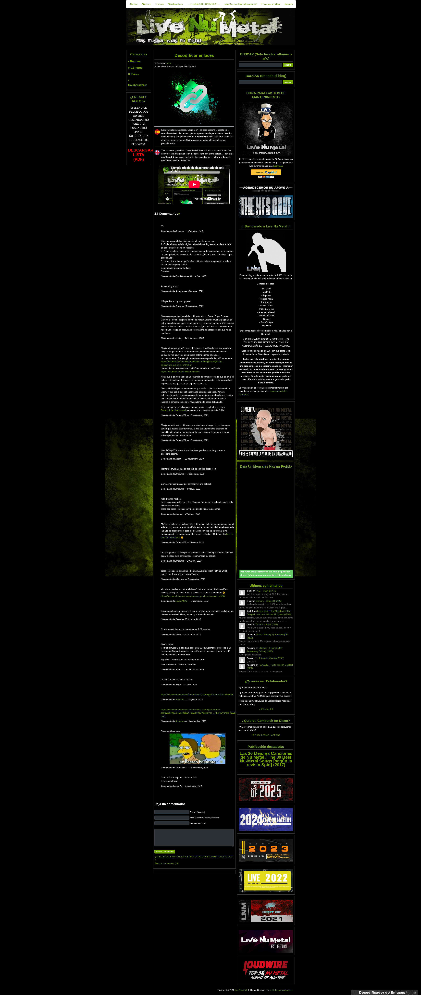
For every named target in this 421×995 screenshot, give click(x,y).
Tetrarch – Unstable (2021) (271, 658)
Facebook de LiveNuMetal (173, 410)
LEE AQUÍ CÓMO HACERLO (266, 735)
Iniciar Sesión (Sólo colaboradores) (240, 4)
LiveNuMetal (181, 601)
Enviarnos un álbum (270, 4)
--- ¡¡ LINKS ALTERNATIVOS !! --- (203, 4)
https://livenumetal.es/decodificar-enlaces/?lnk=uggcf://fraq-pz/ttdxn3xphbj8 (197, 694)
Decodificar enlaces (194, 55)
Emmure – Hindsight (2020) (269, 601)
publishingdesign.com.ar (281, 990)
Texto (168, 63)
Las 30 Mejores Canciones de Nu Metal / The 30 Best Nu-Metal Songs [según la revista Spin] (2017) (266, 759)
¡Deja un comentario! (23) (166, 863)
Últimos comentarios (266, 585)
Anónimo (179, 699)
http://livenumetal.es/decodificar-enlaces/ (180, 371)
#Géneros (146, 4)
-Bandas (133, 4)
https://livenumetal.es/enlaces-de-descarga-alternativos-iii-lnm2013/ (193, 596)
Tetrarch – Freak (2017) (267, 624)
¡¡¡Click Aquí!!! (266, 709)
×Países (160, 4)
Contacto (289, 4)
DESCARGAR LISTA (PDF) (140, 155)
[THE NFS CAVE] (266, 206)
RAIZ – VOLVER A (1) (266, 591)
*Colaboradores (175, 4)
